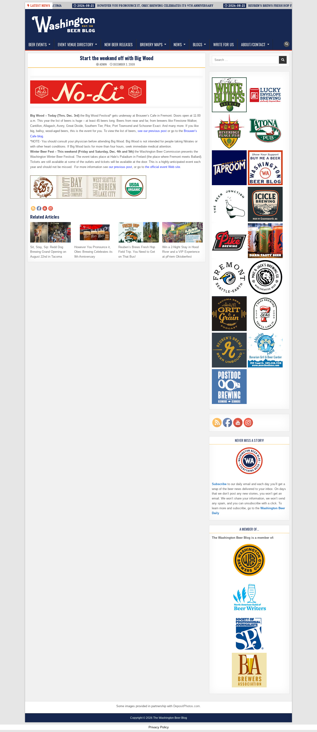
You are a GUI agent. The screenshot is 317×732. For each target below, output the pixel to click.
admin (103, 64)
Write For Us (223, 44)
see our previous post (152, 131)
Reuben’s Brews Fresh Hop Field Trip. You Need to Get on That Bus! (136, 252)
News (178, 44)
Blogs (197, 44)
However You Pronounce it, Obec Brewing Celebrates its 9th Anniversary (93, 252)
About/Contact (253, 44)
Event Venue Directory (75, 44)
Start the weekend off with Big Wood (116, 58)
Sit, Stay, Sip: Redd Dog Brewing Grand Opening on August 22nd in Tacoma (48, 252)
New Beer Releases (118, 44)
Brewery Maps (151, 44)
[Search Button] (286, 44)
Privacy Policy (159, 727)
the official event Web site (162, 167)
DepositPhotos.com (186, 706)
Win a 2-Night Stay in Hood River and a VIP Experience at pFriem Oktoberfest (181, 252)
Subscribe (219, 484)
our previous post (120, 167)
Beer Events (38, 44)
